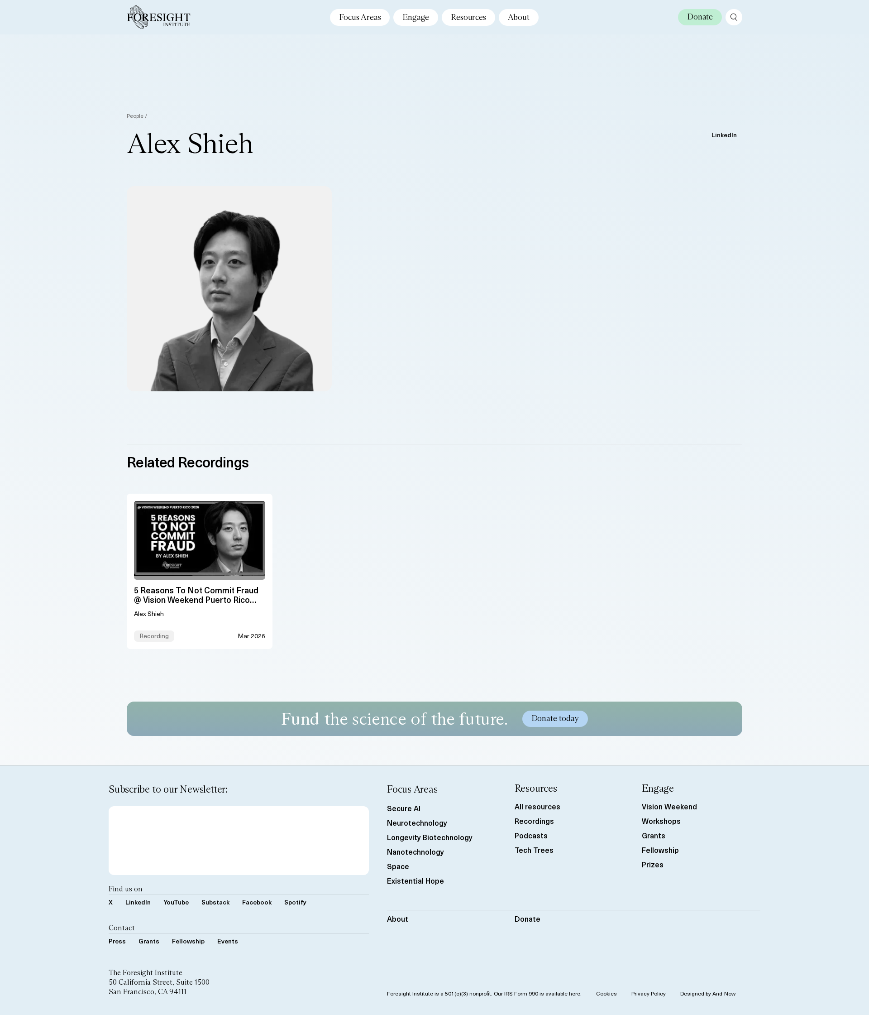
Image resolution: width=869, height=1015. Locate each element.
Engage (415, 17)
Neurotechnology (417, 822)
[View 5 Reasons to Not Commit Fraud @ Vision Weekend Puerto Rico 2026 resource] (199, 571)
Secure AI (403, 808)
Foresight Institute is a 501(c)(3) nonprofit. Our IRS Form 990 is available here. (484, 993)
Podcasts (531, 835)
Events (227, 941)
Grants (148, 941)
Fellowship (188, 941)
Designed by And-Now (707, 993)
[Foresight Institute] (159, 17)
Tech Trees (534, 849)
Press (117, 941)
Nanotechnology (415, 851)
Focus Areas (360, 17)
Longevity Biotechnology (430, 837)
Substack (215, 902)
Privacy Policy (648, 993)
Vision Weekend (669, 806)
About (519, 17)
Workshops (661, 820)
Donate (527, 918)
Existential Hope (415, 880)
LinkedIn (724, 135)
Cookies (606, 993)
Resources (468, 17)
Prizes (653, 864)
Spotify (295, 902)
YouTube (176, 902)
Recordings (534, 820)
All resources (537, 806)
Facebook (257, 902)
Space (398, 866)
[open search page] (734, 17)
